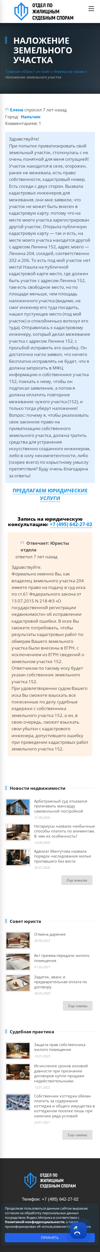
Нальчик (31, 117)
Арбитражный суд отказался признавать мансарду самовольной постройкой (60, 806)
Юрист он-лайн (36, 71)
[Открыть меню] (91, 9)
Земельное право (68, 71)
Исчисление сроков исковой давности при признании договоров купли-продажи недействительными (61, 1073)
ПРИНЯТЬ (50, 1237)
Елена (16, 110)
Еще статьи (77, 1134)
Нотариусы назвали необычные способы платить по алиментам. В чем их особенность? (64, 831)
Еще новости (77, 880)
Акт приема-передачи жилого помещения (61, 958)
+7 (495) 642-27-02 (71, 524)
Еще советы (77, 1005)
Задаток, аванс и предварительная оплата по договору (60, 981)
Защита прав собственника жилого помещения (59, 1047)
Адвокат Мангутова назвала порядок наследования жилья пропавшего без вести (62, 856)
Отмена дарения (49, 934)
